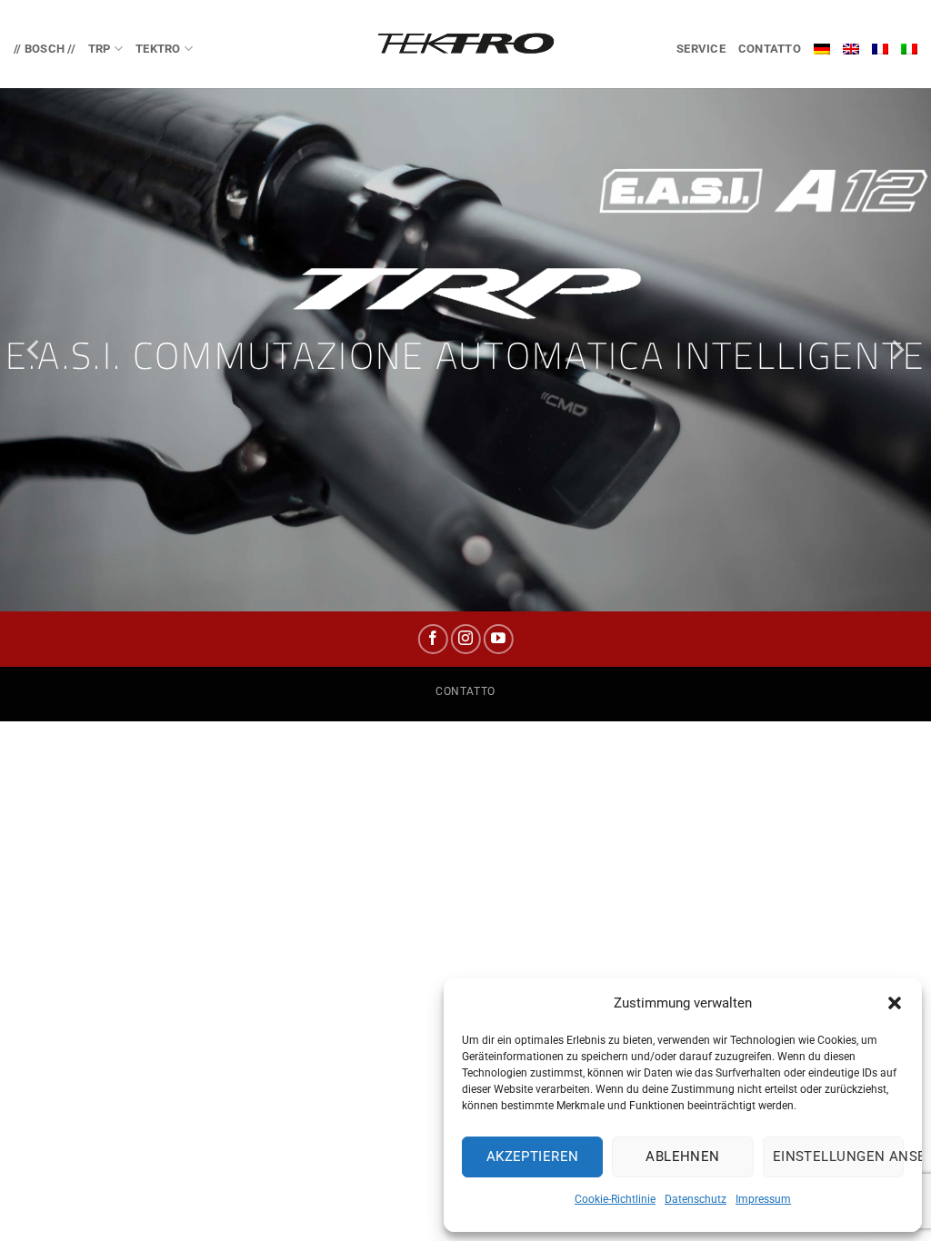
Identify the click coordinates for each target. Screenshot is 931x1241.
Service (701, 48)
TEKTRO (158, 48)
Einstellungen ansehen (838, 1156)
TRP (99, 48)
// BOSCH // (44, 48)
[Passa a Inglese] (851, 49)
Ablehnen (683, 1156)
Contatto (769, 48)
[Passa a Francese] (880, 49)
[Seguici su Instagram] (466, 639)
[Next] (896, 349)
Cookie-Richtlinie (615, 1199)
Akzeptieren (532, 1156)
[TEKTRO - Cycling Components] (465, 44)
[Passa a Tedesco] (822, 49)
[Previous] (34, 349)
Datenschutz (695, 1199)
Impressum (763, 1199)
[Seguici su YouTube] (499, 639)
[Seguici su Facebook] (432, 639)
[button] (895, 1003)
